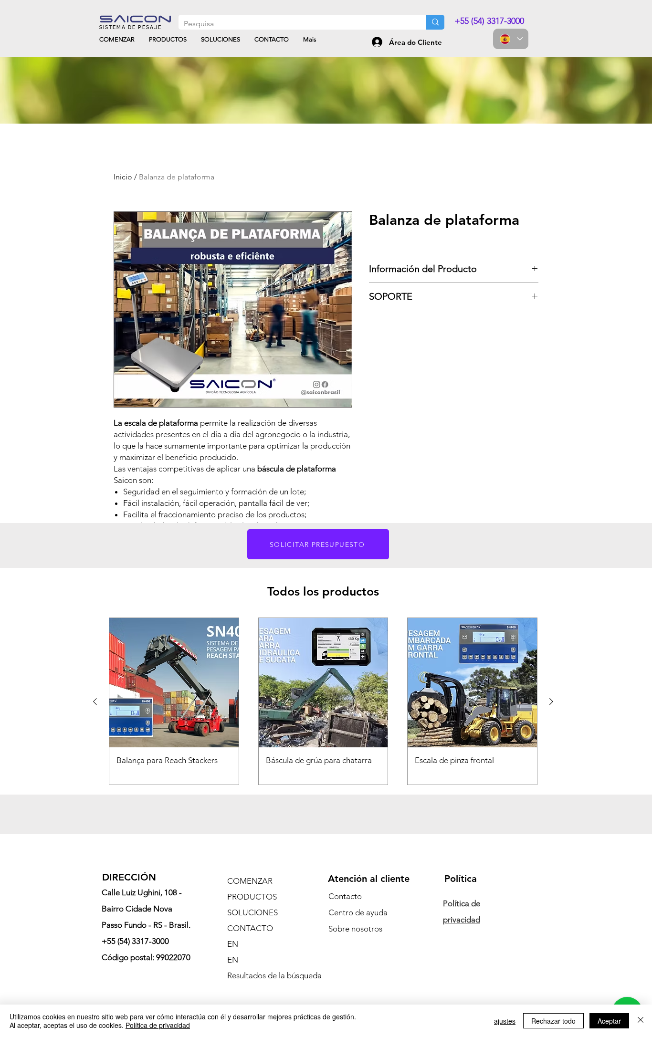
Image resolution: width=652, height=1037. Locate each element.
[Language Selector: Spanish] (510, 39)
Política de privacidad (158, 1025)
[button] (318, 544)
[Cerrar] (640, 1020)
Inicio (123, 176)
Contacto (345, 896)
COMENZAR (250, 881)
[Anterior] (95, 701)
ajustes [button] (504, 1021)
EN (232, 944)
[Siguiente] (551, 701)
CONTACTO (250, 928)
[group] (323, 701)
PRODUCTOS (252, 896)
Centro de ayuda (358, 912)
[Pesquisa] (435, 22)
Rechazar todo (553, 1021)
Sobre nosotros (355, 928)
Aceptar (609, 1021)
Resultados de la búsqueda (269, 975)
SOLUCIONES (252, 912)
